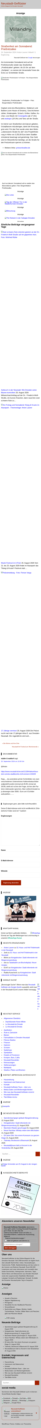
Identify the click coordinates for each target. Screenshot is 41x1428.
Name (3, 850)
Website (4, 871)
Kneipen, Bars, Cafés (12, 1057)
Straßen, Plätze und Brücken (14, 1070)
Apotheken (8, 1030)
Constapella (22, 116)
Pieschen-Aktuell (16, 1313)
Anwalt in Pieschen (11, 1298)
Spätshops (8, 1050)
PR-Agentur (9, 1302)
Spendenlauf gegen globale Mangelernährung (21, 1118)
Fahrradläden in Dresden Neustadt (17, 1037)
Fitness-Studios (9, 1040)
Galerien (7, 1045)
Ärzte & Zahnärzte (10, 1032)
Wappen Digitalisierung (12, 1300)
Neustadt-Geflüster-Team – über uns (17, 1087)
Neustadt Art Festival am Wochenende (25, 747)
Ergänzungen (6, 816)
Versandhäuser (10, 1307)
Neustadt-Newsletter (11, 1060)
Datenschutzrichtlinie (11, 1232)
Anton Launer (22, 52)
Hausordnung (9, 1080)
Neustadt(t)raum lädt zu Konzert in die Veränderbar (22, 1348)
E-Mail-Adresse (7, 860)
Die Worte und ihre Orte (11, 744)
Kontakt (6, 1085)
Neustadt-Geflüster (13, 3)
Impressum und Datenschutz (14, 1082)
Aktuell (31, 52)
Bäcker (6, 1035)
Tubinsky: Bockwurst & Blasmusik (16, 1140)
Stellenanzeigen (10, 1065)
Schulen (7, 1047)
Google (30, 57)
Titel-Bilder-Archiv (10, 1097)
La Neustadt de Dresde (14, 1024)
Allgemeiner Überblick (12, 1018)
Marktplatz (7, 1067)
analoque (8, 119)
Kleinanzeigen (9, 1062)
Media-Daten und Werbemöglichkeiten (18, 1090)
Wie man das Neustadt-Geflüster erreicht (19, 1092)
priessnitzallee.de (23, 148)
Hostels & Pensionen (12, 1055)
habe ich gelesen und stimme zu (18, 1241)
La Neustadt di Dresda (13, 1027)
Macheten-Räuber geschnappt (15, 1128)
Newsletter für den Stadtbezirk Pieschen (18, 1305)
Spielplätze (8, 1052)
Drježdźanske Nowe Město (15, 1022)
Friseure (7, 1042)
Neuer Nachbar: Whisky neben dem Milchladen (21, 1130)
